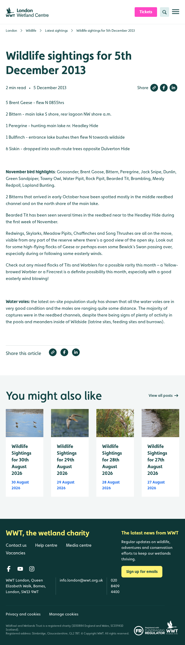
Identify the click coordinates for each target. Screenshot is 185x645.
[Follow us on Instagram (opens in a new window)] (32, 569)
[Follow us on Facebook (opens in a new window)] (9, 569)
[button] (154, 88)
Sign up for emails (142, 571)
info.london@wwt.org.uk (81, 580)
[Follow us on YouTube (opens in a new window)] (20, 569)
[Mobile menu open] (175, 13)
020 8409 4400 (115, 586)
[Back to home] (172, 620)
